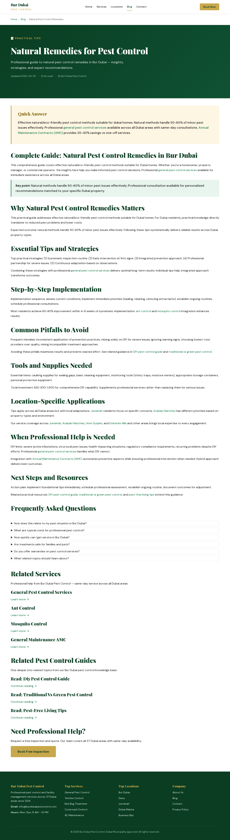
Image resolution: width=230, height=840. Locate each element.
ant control (143, 311)
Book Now (209, 6)
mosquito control (168, 311)
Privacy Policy (180, 809)
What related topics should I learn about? (41, 558)
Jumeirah (97, 411)
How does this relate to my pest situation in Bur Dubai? (50, 523)
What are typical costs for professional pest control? (49, 530)
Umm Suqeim (94, 423)
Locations (117, 6)
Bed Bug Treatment (76, 803)
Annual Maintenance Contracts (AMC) (57, 459)
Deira (122, 798)
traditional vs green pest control (190, 352)
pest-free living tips (141, 494)
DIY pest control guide (147, 352)
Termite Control (74, 798)
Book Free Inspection (33, 752)
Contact (141, 6)
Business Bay (126, 815)
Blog (129, 6)
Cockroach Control (76, 809)
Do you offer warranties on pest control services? (47, 551)
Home (88, 6)
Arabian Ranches (164, 411)
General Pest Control (77, 792)
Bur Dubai (21, 7)
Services (102, 6)
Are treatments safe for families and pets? (42, 544)
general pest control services (85, 128)
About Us (177, 792)
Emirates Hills (117, 423)
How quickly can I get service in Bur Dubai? (42, 537)
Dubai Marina (126, 809)
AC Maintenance (74, 815)
